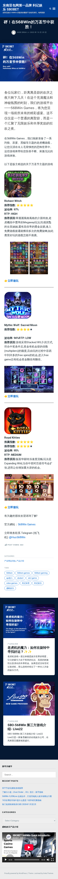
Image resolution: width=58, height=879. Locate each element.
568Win (9, 573)
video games (11, 583)
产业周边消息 (10, 561)
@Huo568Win (17, 537)
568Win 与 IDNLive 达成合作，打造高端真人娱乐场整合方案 (27, 796)
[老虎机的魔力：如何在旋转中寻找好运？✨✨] (29, 621)
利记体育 (26, 583)
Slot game (32, 578)
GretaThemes (48, 873)
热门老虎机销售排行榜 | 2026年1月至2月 (19, 804)
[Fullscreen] (52, 859)
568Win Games (26, 524)
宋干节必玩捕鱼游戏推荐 (12, 788)
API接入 (9, 578)
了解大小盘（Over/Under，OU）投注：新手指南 (22, 792)
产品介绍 (20, 561)
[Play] (5, 859)
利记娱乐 (38, 583)
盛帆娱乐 (10, 588)
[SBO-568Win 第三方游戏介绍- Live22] (29, 699)
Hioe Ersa (22, 32)
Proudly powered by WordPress (15, 873)
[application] (29, 847)
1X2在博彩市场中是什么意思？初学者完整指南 (21, 800)
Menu (54, 9)
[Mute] (48, 859)
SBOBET (20, 578)
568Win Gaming (40, 573)
